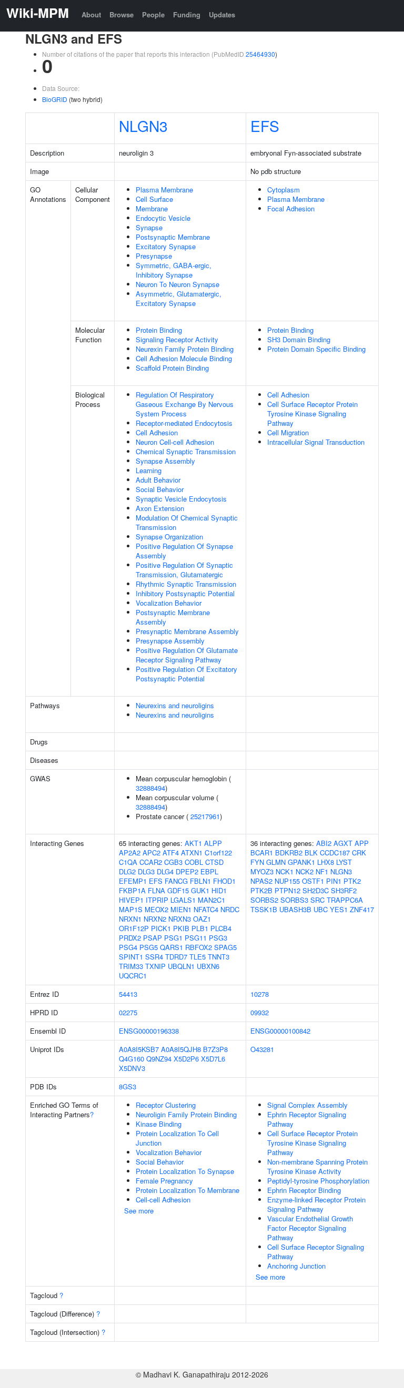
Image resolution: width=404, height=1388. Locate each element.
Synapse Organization (169, 537)
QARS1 (171, 947)
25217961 (205, 816)
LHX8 (325, 862)
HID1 (219, 890)
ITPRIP (157, 900)
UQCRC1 (133, 976)
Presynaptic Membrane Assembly (187, 631)
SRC (317, 900)
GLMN (276, 862)
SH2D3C (315, 890)
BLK (311, 853)
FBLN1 (200, 881)
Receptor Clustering (166, 1105)
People (153, 14)
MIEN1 (180, 909)
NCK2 (305, 871)
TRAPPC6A (345, 900)
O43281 (262, 1049)
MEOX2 (156, 909)
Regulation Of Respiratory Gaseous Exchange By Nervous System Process (185, 404)
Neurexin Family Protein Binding (185, 349)
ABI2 (323, 843)
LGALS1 (183, 900)
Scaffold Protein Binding (172, 368)
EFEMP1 (133, 881)
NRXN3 (179, 919)
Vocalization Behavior (168, 603)
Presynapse (154, 256)
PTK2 (352, 881)
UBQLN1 (181, 966)
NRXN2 (155, 919)
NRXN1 (130, 919)
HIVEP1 (131, 900)
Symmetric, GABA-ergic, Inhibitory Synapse (173, 270)
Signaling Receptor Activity (177, 339)
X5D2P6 (186, 1059)
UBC (321, 909)
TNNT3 (218, 957)
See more (139, 1211)
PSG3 (218, 938)
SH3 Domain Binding (298, 339)
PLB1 (199, 928)
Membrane (152, 208)
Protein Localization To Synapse (185, 1171)
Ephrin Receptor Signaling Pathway (306, 1119)
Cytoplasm (283, 190)
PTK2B (261, 890)
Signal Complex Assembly (307, 1105)
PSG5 (148, 947)
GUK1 (200, 890)
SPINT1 (131, 957)
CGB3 (173, 862)
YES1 (339, 909)
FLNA (156, 890)
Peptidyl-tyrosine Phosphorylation (318, 1181)
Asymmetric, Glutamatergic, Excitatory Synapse (178, 298)
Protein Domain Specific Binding (316, 349)
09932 (259, 1012)
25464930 (260, 53)
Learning (148, 470)
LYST (344, 862)
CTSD (214, 862)
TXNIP (155, 966)
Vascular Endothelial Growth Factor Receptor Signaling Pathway (310, 1227)
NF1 (322, 871)
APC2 (151, 853)
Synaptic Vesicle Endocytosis (181, 499)
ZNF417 (362, 909)
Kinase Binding (158, 1124)
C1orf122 (218, 853)
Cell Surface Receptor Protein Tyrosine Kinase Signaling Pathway (312, 413)
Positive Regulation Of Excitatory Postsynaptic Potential (186, 673)
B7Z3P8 (215, 1049)
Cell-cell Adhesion (163, 1200)
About (91, 14)
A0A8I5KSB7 (139, 1049)
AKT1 (193, 843)
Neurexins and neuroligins (175, 705)
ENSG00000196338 (149, 1031)
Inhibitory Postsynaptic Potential (185, 593)
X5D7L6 (213, 1059)
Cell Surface (154, 199)
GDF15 (178, 890)
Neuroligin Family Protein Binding (186, 1114)
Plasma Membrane (164, 190)
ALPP (213, 843)
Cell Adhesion (157, 432)
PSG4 (128, 947)
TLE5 (197, 957)
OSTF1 (313, 881)
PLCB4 (220, 928)
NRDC (229, 909)
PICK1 (161, 928)
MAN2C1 (211, 900)
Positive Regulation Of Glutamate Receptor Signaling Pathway (187, 655)
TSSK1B (263, 909)
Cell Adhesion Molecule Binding (184, 358)
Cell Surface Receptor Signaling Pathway (315, 1251)
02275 (128, 1012)
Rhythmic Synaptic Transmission (186, 584)
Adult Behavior (158, 480)
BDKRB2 (288, 853)
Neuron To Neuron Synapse (177, 284)
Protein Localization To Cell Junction (177, 1138)
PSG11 (196, 938)
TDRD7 (176, 957)
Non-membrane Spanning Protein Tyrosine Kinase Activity (317, 1166)
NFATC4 (206, 909)
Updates (222, 14)
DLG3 (146, 871)
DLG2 (127, 871)
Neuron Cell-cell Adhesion (175, 442)
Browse (121, 14)
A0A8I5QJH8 (181, 1049)
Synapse (149, 227)
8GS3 (127, 1086)
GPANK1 (301, 862)
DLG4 (165, 871)
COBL (194, 862)
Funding (186, 14)
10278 (259, 994)
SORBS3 (294, 900)
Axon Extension (160, 508)
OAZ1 (202, 919)
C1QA (128, 862)
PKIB (181, 928)
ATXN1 (192, 853)
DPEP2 (187, 871)
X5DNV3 (132, 1068)
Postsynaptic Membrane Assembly (173, 617)
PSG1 (173, 938)
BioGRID (54, 99)
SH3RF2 (344, 890)
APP (362, 843)
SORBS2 (264, 900)
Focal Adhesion (291, 208)
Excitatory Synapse (166, 246)
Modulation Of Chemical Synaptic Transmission (187, 522)
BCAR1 (261, 853)
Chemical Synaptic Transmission (186, 451)
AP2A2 (129, 853)
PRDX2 (130, 938)
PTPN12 (287, 890)
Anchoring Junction (296, 1266)
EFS (264, 125)
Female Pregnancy (164, 1181)
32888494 (150, 788)
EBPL (209, 871)
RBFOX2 (198, 947)
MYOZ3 (262, 871)
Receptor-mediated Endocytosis (184, 423)
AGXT (343, 843)
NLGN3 (143, 125)
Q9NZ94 (158, 1059)
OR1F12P (134, 928)
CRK (359, 853)
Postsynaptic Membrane (173, 237)
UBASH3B (295, 909)
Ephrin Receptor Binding (304, 1190)
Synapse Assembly (165, 461)
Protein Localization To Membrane (187, 1190)
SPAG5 (225, 947)
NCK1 (285, 871)
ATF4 (171, 853)
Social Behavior (160, 489)
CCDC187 (335, 853)
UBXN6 (208, 966)
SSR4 (154, 957)
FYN (257, 862)
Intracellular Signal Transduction (316, 442)
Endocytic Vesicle (163, 218)
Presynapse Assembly (170, 641)
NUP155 (287, 881)
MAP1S (131, 909)
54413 (128, 994)
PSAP (152, 938)
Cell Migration (288, 432)
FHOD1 (224, 881)
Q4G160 (131, 1059)
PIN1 (333, 881)
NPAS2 (261, 881)
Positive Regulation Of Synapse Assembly (184, 550)
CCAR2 (150, 862)
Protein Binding (159, 330)
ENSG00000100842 (280, 1031)
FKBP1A (132, 890)
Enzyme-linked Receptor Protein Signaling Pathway (316, 1204)
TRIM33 (131, 966)
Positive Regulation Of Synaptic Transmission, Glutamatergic (184, 569)
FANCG (176, 881)
